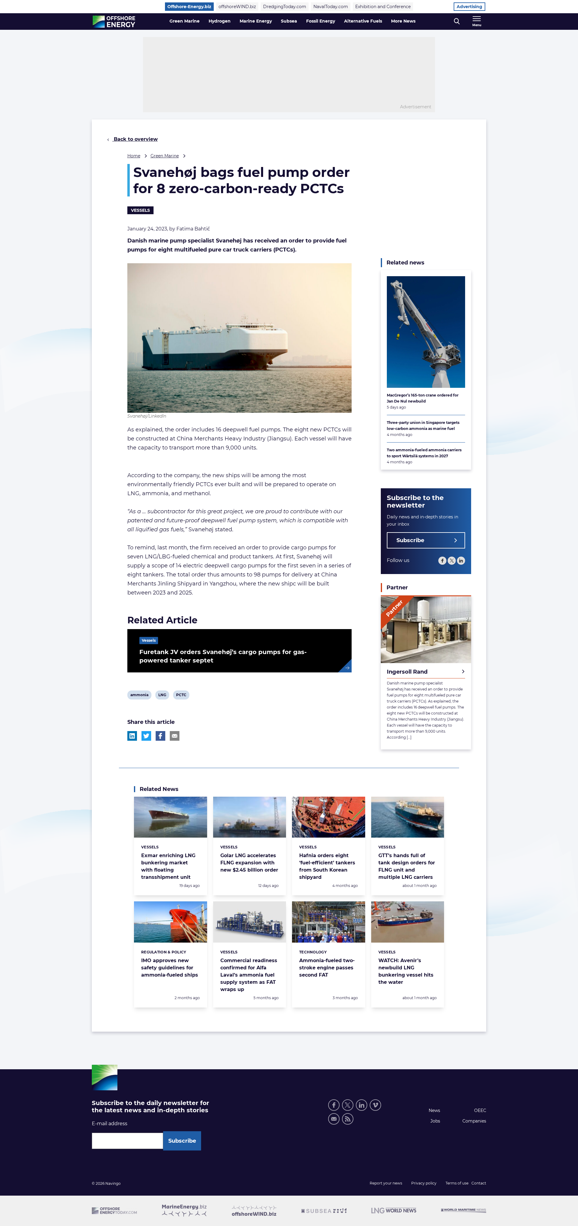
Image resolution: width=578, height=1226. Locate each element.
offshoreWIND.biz (237, 6)
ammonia (139, 695)
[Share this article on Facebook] (160, 736)
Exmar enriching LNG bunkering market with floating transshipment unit (168, 866)
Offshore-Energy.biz (189, 6)
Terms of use (457, 1183)
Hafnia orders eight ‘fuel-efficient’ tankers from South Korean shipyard (327, 866)
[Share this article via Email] (174, 736)
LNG (163, 695)
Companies (474, 1121)
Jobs (435, 1121)
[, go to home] (114, 22)
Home (133, 156)
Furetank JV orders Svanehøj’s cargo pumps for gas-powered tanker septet (223, 656)
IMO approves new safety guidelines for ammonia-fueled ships (169, 968)
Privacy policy (424, 1183)
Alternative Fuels (363, 21)
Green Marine (184, 21)
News (434, 1110)
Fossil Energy (320, 21)
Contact (478, 1183)
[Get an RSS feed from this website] (347, 1119)
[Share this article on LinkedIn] (132, 736)
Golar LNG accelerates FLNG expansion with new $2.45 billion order (249, 863)
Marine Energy (256, 21)
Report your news (386, 1183)
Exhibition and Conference (383, 6)
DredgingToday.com (284, 6)
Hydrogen (220, 21)
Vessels (140, 210)
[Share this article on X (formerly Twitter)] (146, 736)
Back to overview (135, 139)
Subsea (289, 21)
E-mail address (109, 1123)
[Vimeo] (375, 1105)
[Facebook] (442, 561)
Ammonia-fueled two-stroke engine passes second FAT (327, 968)
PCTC (181, 695)
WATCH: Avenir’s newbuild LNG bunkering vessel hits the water (406, 971)
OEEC (480, 1110)
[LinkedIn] (461, 561)
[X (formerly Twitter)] (452, 561)
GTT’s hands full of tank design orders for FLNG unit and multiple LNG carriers (406, 866)
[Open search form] (457, 21)
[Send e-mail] (334, 1119)
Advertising (469, 6)
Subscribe (410, 540)
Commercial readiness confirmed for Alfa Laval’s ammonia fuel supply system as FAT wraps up (248, 975)
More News (403, 21)
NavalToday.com (330, 6)
